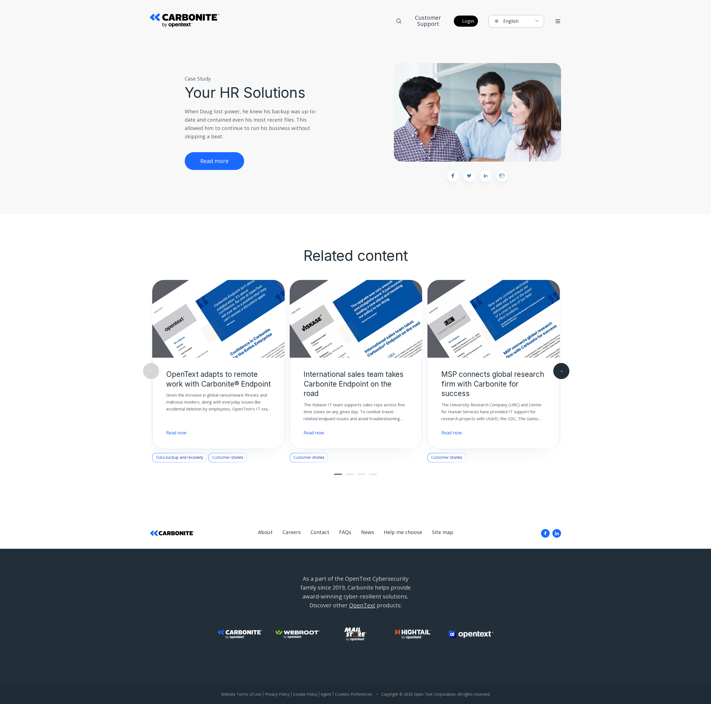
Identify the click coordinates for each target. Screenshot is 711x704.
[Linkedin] (556, 533)
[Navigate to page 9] (373, 474)
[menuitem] (545, 533)
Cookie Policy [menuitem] (305, 694)
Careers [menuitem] (291, 532)
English (511, 21)
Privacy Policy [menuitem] (277, 694)
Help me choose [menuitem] (403, 532)
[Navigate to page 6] (361, 474)
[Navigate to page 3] (350, 474)
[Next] (561, 371)
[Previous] (151, 371)
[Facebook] (545, 533)
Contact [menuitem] (320, 532)
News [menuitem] (367, 532)
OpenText (362, 605)
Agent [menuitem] (326, 694)
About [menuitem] (265, 532)
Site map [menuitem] (442, 532)
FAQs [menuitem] (345, 532)
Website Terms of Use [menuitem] (241, 694)
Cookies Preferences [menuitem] (353, 694)
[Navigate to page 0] (338, 474)
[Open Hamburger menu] (558, 21)
